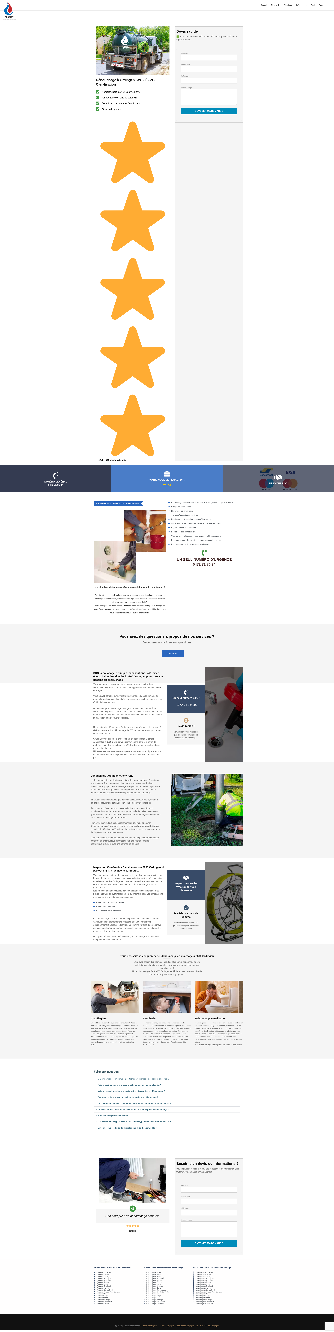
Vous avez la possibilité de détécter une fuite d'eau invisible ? (127, 1128)
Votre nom (184, 53)
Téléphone (185, 76)
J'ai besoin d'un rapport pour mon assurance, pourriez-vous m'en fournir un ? (134, 1122)
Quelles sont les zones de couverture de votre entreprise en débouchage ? (133, 1109)
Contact (322, 5)
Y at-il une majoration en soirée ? (113, 1115)
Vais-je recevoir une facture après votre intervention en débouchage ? (131, 1091)
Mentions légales (150, 1326)
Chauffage (288, 5)
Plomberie (275, 5)
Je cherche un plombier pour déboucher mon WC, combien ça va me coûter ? (134, 1103)
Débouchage (301, 5)
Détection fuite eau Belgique (207, 1326)
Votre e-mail (185, 65)
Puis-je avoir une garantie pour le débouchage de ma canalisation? (129, 1085)
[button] (167, 1079)
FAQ (313, 5)
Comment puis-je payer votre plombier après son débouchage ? (128, 1097)
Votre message (186, 88)
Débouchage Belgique (185, 1326)
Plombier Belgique (166, 1326)
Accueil (264, 5)
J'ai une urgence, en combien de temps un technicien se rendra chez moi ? (133, 1079)
